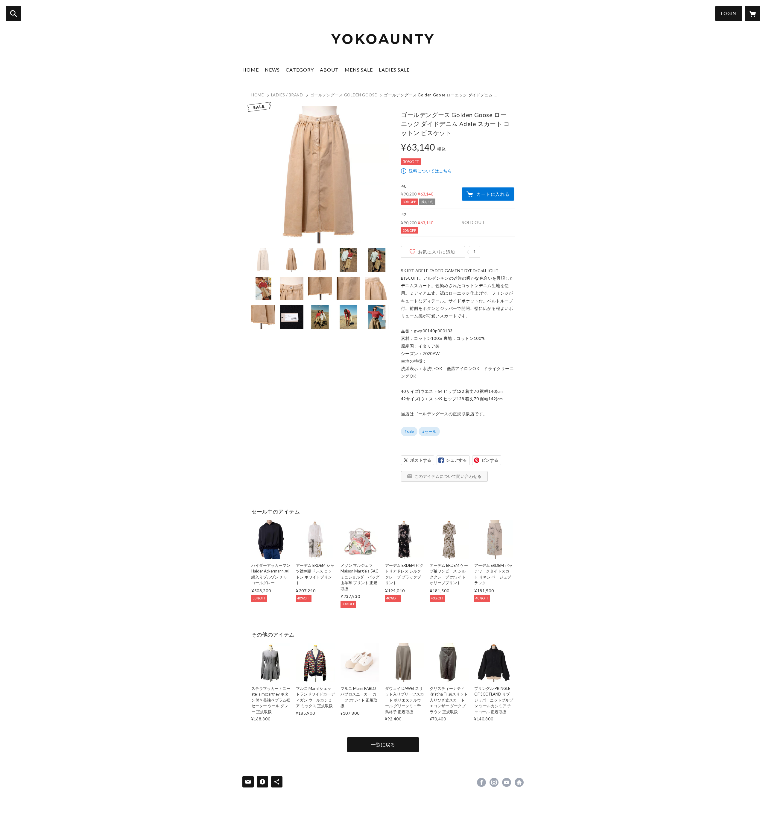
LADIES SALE (394, 69)
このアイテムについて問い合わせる (447, 476)
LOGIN (728, 13)
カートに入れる (492, 194)
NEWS (272, 69)
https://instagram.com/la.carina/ (494, 782)
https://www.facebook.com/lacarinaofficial (481, 782)
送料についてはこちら (430, 170)
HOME (250, 69)
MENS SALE (359, 69)
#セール (429, 431)
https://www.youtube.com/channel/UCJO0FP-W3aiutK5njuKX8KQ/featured (506, 782)
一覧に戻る (383, 744)
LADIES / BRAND (287, 95)
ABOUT (329, 69)
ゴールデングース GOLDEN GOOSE (343, 95)
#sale (409, 431)
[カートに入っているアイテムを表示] (752, 13)
